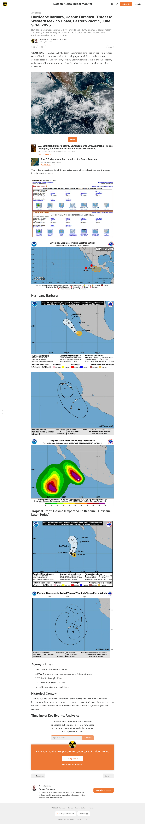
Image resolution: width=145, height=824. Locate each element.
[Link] (28, 295)
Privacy (71, 808)
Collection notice (87, 808)
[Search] (112, 4)
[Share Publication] (117, 4)
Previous (40, 776)
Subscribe (126, 4)
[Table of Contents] (2, 412)
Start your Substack (66, 813)
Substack (61, 819)
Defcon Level (44, 39)
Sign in (138, 4)
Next (107, 776)
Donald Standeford (60, 39)
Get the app (83, 813)
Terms (77, 808)
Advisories (36, 13)
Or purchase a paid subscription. (72, 764)
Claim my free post (72, 758)
